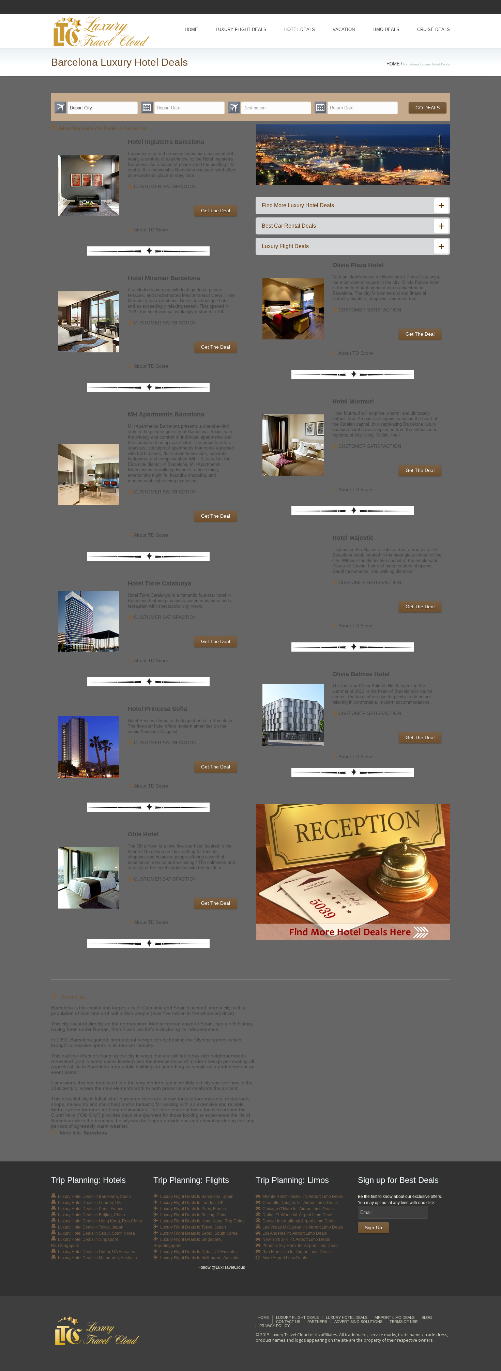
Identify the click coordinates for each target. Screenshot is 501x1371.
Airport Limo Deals (394, 1317)
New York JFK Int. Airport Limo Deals (296, 1239)
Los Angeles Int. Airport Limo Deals (294, 1233)
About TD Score (151, 229)
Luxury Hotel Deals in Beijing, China (91, 1215)
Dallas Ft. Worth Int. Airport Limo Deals (297, 1215)
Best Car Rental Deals (289, 226)
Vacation (344, 29)
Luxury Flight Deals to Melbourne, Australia (200, 1257)
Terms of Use (404, 1322)
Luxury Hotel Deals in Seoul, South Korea (96, 1233)
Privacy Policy (274, 1326)
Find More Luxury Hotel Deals (298, 205)
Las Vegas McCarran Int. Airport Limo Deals (302, 1227)
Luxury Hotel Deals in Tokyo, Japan (90, 1227)
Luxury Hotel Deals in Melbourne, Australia (97, 1257)
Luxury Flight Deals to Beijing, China (194, 1215)
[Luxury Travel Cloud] (102, 1330)
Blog (427, 1317)
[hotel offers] (353, 872)
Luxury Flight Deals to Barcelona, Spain (196, 1196)
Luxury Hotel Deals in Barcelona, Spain (94, 1196)
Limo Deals (386, 29)
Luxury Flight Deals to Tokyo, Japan (193, 1227)
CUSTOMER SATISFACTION (165, 186)
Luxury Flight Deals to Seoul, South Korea (199, 1233)
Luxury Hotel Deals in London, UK (89, 1202)
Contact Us (288, 1322)
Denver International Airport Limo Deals (298, 1221)
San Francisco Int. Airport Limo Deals (296, 1251)
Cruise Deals (433, 29)
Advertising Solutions (358, 1322)
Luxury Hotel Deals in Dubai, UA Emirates (96, 1251)
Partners (317, 1322)
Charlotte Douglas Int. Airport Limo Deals (300, 1202)
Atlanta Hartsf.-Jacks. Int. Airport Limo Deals (302, 1196)
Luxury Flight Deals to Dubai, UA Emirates (199, 1251)
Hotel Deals (299, 29)
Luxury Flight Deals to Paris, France (193, 1208)
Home (191, 29)
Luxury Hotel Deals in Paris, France (90, 1208)
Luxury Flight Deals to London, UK (192, 1202)
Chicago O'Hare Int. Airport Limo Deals (298, 1208)
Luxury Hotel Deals (346, 1317)
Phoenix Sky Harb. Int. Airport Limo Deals (300, 1245)
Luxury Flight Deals (241, 29)
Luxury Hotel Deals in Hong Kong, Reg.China (100, 1221)
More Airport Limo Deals (284, 1257)
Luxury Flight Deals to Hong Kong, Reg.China (202, 1221)
